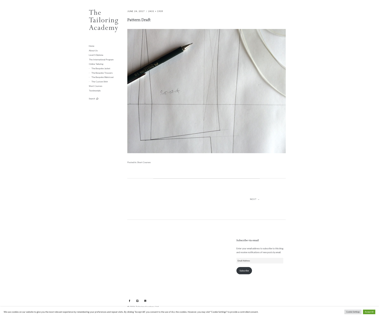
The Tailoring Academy (103, 24)
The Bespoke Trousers (102, 73)
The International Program (101, 59)
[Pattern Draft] (206, 152)
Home (91, 46)
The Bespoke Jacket (100, 68)
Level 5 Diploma (96, 55)
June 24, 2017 (136, 11)
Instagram (137, 300)
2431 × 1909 (155, 11)
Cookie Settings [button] (353, 312)
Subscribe (244, 270)
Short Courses (95, 86)
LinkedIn (145, 300)
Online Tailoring (96, 64)
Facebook (129, 300)
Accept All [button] (369, 312)
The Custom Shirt (99, 81)
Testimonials (95, 90)
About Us (93, 50)
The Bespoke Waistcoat (102, 77)
